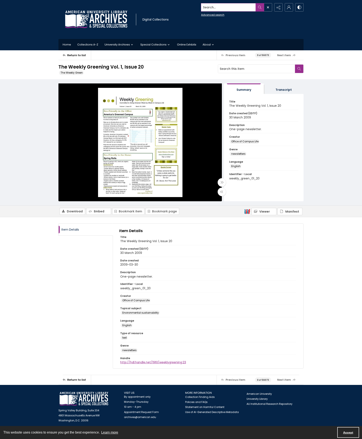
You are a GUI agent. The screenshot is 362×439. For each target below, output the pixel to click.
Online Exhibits (186, 45)
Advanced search (212, 15)
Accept (348, 432)
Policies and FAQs (196, 402)
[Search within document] (299, 69)
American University (259, 394)
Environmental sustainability (140, 312)
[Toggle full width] (222, 182)
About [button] (207, 45)
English (235, 166)
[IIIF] (247, 211)
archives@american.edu (140, 417)
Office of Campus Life (245, 141)
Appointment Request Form (141, 412)
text (124, 337)
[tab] (244, 88)
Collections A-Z (87, 45)
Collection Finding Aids (200, 397)
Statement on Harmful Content (204, 407)
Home (67, 45)
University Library (257, 399)
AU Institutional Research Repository (269, 404)
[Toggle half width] (222, 192)
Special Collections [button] (153, 45)
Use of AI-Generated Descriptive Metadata (212, 412)
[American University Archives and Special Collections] (83, 399)
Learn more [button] (109, 432)
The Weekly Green (72, 72)
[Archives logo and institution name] (96, 19)
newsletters (238, 154)
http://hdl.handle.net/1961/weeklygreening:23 (153, 362)
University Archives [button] (117, 45)
